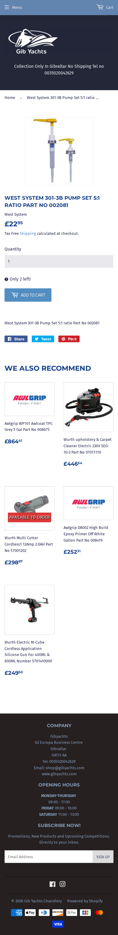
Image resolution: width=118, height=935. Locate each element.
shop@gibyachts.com (64, 768)
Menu (17, 7)
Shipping (28, 233)
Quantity (13, 249)
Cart (109, 7)
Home (10, 97)
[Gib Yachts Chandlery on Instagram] (63, 885)
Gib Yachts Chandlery (43, 901)
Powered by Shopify (85, 901)
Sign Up (103, 857)
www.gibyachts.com (59, 774)
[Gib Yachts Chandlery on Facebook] (52, 885)
